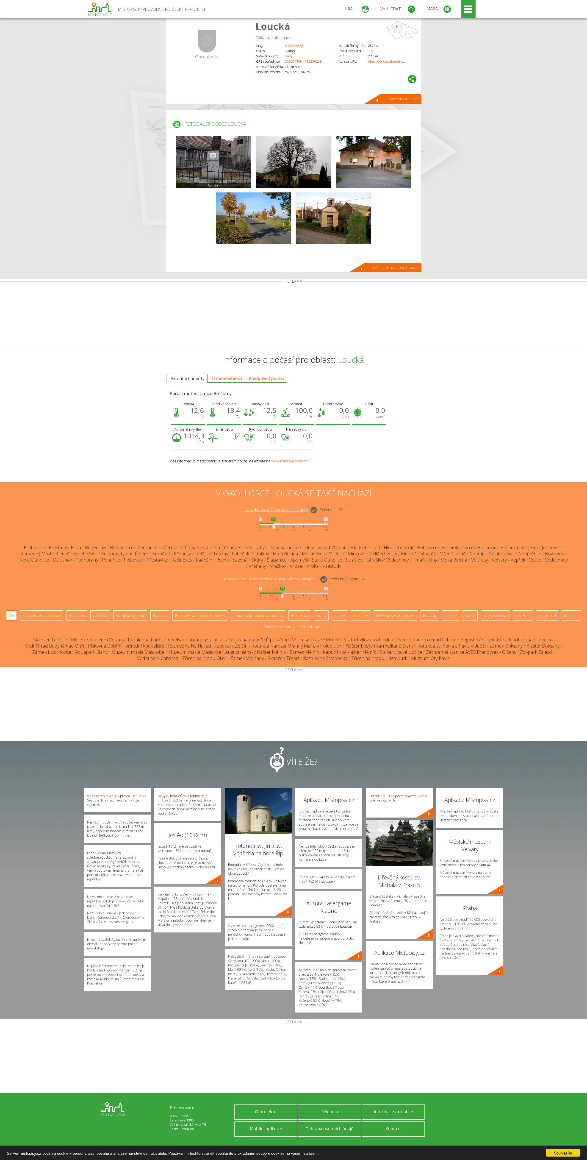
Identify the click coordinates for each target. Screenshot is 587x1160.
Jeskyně (451, 615)
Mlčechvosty (384, 554)
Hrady (321, 615)
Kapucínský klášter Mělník (349, 652)
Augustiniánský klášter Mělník (255, 652)
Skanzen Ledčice (50, 640)
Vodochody (556, 560)
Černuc (171, 547)
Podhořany (87, 560)
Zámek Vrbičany (247, 658)
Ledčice (202, 554)
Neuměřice (529, 554)
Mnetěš (408, 554)
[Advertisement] (293, 318)
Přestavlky (157, 560)
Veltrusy (479, 560)
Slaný (288, 56)
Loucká (272, 26)
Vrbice (296, 566)
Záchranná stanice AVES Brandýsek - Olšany (471, 652)
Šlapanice (277, 560)
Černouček (149, 547)
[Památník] (213, 162)
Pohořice (111, 560)
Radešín (204, 560)
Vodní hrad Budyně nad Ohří (54, 646)
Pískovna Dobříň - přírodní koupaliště (126, 646)
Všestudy (332, 566)
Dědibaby (255, 547)
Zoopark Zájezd (536, 652)
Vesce (535, 560)
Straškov (354, 560)
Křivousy (182, 554)
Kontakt (393, 1128)
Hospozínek (512, 547)
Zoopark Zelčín (232, 646)
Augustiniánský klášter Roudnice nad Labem (505, 640)
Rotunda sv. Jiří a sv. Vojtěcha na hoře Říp (230, 640)
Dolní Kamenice (285, 547)
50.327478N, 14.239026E (303, 61)
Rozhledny (299, 615)
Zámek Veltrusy (293, 640)
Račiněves (182, 560)
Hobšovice (427, 547)
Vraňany (257, 566)
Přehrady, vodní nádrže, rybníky (200, 615)
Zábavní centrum (277, 626)
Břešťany (58, 547)
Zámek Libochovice (51, 652)
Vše (11, 615)
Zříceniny (360, 615)
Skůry (257, 560)
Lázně (470, 615)
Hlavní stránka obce (404, 98)
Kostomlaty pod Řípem (124, 554)
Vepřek (518, 560)
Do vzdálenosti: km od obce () (270, 579)
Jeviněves (551, 547)
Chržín (213, 547)
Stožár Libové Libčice (401, 652)
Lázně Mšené (326, 640)
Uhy (433, 560)
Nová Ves (554, 554)
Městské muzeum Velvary (97, 640)
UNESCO (100, 615)
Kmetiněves (85, 554)
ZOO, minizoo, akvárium (41, 615)
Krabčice (161, 554)
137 (371, 51)
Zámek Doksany (506, 646)
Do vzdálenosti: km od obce (276, 509)
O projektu (266, 1111)
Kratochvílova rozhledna (368, 640)
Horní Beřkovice (458, 547)
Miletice (336, 554)
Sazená (240, 560)
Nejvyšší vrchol (495, 615)
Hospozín (487, 547)
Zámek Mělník (304, 652)
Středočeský (294, 45)
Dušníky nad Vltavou (326, 547)
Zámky (339, 615)
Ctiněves (232, 547)
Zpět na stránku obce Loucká (396, 267)
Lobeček (240, 554)
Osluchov (62, 560)
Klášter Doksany (542, 646)
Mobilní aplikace (266, 1128)
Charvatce (192, 547)
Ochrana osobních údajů (329, 1128)
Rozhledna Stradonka (325, 658)
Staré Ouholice (327, 560)
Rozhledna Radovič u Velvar (156, 640)
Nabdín (477, 554)
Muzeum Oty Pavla (430, 658)
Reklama (329, 1111)
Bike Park (522, 615)
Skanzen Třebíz (283, 658)
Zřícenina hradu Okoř (204, 658)
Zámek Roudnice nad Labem (427, 640)
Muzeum (571, 615)
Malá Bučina (285, 554)
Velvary (499, 560)
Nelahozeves (502, 554)
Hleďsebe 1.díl (365, 547)
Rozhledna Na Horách (190, 646)
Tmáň (419, 560)
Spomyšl (299, 560)
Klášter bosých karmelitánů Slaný (379, 646)
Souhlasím (563, 1153)
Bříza (76, 547)
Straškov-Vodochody (388, 560)
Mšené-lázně (453, 554)
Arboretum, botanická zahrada (258, 615)
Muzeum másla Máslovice (137, 652)
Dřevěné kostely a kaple (395, 615)
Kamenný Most (36, 554)
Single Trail (547, 615)
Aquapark (77, 615)
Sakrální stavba (311, 626)
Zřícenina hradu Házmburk (379, 658)
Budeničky (95, 547)
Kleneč (62, 554)
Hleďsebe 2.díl (398, 547)
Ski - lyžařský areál (130, 615)
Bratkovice (34, 547)
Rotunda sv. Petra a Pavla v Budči (452, 646)
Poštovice (133, 560)
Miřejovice (358, 554)
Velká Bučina (454, 560)
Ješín (533, 547)
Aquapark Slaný (91, 652)
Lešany (221, 554)
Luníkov (261, 554)
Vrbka (313, 566)
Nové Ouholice (34, 560)
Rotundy (429, 615)
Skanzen (160, 615)
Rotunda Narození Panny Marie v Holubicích (296, 646)
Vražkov (278, 566)
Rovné (222, 560)
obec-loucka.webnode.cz (386, 61)
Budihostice (122, 547)
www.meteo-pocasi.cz (289, 461)
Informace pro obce (393, 1111)
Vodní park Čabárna (157, 658)
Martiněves (313, 554)
